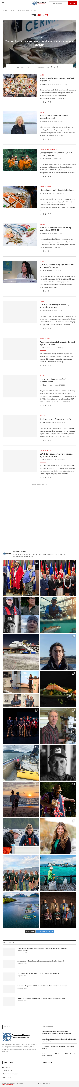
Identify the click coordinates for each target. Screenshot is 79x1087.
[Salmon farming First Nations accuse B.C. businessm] (21, 726)
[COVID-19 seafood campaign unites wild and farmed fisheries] (20, 272)
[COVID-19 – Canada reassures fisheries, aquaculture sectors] (20, 461)
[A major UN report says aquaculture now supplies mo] (58, 873)
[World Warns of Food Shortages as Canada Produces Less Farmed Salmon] (9, 1001)
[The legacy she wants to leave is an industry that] (21, 799)
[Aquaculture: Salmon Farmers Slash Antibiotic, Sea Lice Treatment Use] (9, 964)
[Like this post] (48, 67)
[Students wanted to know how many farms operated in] (21, 689)
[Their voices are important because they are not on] (21, 836)
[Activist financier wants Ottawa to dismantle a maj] (58, 763)
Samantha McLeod (48, 422)
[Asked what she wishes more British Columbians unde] (21, 763)
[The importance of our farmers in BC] (20, 426)
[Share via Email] (61, 67)
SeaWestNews (46, 84)
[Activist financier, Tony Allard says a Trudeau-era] (21, 578)
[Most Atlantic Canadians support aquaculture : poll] (20, 122)
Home (5, 10)
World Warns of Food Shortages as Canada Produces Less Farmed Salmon (42, 998)
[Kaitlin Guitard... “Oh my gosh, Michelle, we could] (58, 836)
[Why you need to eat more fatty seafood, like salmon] (20, 85)
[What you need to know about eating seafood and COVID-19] (20, 234)
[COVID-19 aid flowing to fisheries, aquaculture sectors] (20, 312)
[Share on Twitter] (55, 67)
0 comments (40, 67)
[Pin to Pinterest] (58, 67)
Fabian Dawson (40, 48)
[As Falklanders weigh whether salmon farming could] (58, 652)
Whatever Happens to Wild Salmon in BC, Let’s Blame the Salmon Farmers (42, 986)
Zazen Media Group (7, 1084)
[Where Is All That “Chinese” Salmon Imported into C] (21, 652)
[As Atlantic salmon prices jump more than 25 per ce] (58, 689)
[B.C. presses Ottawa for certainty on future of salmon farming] (9, 976)
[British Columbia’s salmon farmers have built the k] (21, 873)
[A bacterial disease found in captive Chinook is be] (58, 726)
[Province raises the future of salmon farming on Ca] (58, 578)
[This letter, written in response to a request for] (58, 910)
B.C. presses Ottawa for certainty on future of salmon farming (38, 973)
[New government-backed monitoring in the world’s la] (21, 910)
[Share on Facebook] (52, 67)
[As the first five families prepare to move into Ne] (58, 799)
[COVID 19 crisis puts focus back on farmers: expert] (20, 386)
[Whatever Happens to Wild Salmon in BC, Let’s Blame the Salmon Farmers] (9, 989)
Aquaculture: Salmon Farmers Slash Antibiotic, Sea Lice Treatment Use (41, 961)
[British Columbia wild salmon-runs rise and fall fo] (21, 615)
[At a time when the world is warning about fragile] (58, 615)
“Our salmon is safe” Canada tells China (57, 190)
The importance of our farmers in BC (55, 419)
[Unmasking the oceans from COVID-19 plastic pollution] (20, 160)
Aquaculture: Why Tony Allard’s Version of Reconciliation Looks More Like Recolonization (42, 950)
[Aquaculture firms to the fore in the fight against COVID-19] (20, 349)
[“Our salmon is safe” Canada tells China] (20, 197)
